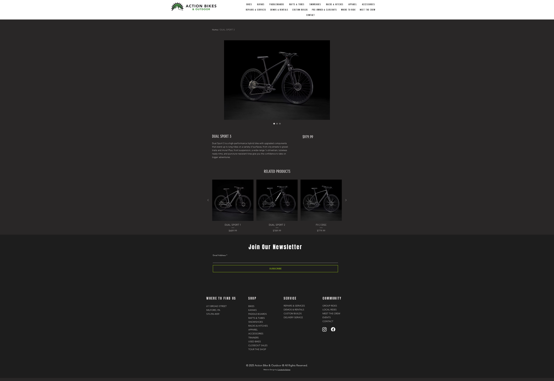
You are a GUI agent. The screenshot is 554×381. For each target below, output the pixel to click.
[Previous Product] (208, 200)
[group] (277, 206)
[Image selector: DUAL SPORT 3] (274, 123)
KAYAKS (252, 310)
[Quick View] (232, 200)
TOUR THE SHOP (257, 349)
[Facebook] (333, 329)
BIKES (251, 306)
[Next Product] (346, 200)
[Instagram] (324, 329)
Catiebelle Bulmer (283, 370)
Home (215, 29)
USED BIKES (254, 341)
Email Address (219, 255)
